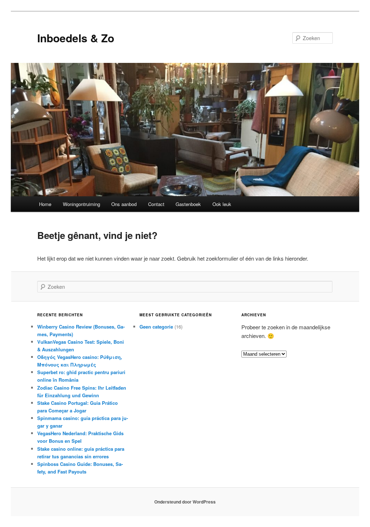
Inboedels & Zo (75, 38)
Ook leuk (221, 204)
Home (45, 204)
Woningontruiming (81, 204)
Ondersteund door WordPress (185, 501)
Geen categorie (156, 326)
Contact (156, 204)
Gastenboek (188, 204)
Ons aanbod (124, 204)
